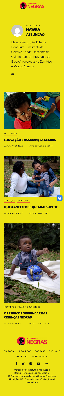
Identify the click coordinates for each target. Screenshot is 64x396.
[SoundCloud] (46, 363)
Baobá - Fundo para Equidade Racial (31, 373)
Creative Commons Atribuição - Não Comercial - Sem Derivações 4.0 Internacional (32, 379)
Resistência (10, 133)
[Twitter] (23, 363)
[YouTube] (38, 363)
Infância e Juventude (28, 307)
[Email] (12, 74)
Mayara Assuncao (35, 32)
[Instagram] (30, 363)
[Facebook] (16, 363)
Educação (9, 201)
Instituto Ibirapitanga (38, 370)
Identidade (10, 307)
